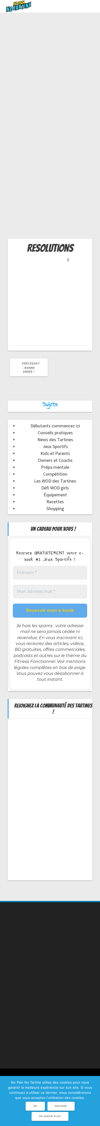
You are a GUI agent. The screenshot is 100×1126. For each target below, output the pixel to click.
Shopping (55, 508)
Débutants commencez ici (55, 426)
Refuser (61, 1106)
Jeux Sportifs (55, 446)
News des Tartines (55, 439)
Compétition (55, 474)
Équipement (55, 495)
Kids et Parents (55, 453)
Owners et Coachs (55, 460)
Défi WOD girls (55, 488)
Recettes (55, 502)
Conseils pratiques (55, 433)
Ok (35, 1106)
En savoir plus (50, 1116)
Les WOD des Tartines (55, 481)
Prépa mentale (55, 467)
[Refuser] (93, 1101)
